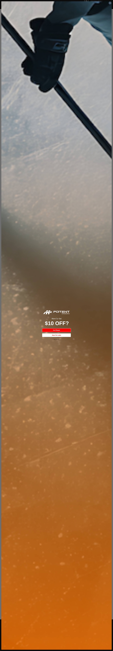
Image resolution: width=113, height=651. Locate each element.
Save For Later (56, 335)
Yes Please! (56, 330)
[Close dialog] (110, 3)
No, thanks (56, 339)
